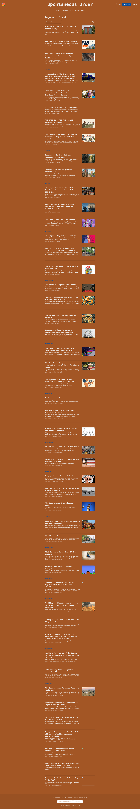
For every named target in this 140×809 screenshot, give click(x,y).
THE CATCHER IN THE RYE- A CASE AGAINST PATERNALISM (59, 121)
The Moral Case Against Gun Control (61, 285)
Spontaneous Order (55, 46)
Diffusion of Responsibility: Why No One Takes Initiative (61, 429)
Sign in (135, 4)
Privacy (71, 797)
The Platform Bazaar (54, 536)
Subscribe (127, 4)
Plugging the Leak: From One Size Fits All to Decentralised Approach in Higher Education (62, 734)
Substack (62, 805)
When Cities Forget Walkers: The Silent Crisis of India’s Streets (60, 249)
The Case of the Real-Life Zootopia (61, 220)
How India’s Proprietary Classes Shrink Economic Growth (59, 750)
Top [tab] (52, 22)
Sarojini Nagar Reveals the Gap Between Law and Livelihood (62, 522)
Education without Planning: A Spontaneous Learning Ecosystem (59, 331)
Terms (75, 797)
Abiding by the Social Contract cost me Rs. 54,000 (59, 211)
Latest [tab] (48, 22)
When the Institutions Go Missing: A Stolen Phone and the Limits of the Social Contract (61, 206)
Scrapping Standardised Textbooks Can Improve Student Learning (61, 704)
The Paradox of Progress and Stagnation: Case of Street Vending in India (62, 365)
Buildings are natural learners (59, 567)
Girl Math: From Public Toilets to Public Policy (60, 27)
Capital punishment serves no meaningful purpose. (59, 463)
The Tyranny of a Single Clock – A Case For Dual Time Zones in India (60, 381)
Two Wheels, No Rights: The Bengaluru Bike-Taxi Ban (61, 267)
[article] (70, 31)
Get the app (78, 801)
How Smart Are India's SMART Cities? (61, 41)
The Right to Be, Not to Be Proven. (61, 236)
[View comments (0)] (58, 49)
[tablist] (53, 22)
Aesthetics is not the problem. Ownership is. (59, 171)
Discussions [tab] (58, 22)
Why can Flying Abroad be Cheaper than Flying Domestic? (62, 489)
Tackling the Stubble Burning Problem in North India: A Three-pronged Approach (61, 605)
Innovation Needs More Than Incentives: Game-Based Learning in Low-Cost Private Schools (60, 93)
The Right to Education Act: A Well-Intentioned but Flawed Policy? (61, 349)
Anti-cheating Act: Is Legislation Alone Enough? (60, 671)
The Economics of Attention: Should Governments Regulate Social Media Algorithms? (61, 137)
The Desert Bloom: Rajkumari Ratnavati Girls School (62, 689)
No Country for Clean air (56, 398)
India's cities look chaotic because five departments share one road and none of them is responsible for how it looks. (62, 174)
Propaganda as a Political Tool (59, 476)
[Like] (46, 130)
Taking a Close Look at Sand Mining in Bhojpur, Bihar (62, 621)
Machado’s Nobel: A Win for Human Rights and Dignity (59, 411)
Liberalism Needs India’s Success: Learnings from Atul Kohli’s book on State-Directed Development (61, 636)
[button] (57, 10)
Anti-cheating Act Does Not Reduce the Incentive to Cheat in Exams (62, 764)
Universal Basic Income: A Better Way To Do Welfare (61, 779)
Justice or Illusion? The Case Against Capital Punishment (62, 460)
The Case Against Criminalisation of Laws (61, 504)
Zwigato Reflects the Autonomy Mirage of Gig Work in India (61, 718)
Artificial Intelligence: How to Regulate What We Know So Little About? (59, 585)
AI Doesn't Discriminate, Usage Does (61, 107)
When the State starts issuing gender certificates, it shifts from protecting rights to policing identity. (61, 238)
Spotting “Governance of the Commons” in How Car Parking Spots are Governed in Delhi (62, 655)
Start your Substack (65, 801)
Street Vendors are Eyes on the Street (62, 447)
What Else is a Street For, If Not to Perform (61, 553)
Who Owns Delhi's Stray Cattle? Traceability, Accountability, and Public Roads (60, 56)
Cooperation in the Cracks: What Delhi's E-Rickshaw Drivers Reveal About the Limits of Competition (60, 76)
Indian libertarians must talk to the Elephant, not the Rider (61, 298)
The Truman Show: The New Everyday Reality (60, 316)
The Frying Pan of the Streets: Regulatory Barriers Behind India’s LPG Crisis (60, 190)
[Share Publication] (120, 4)
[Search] (116, 4)
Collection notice (82, 797)
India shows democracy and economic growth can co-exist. (61, 641)
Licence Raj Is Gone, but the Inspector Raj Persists (58, 156)
